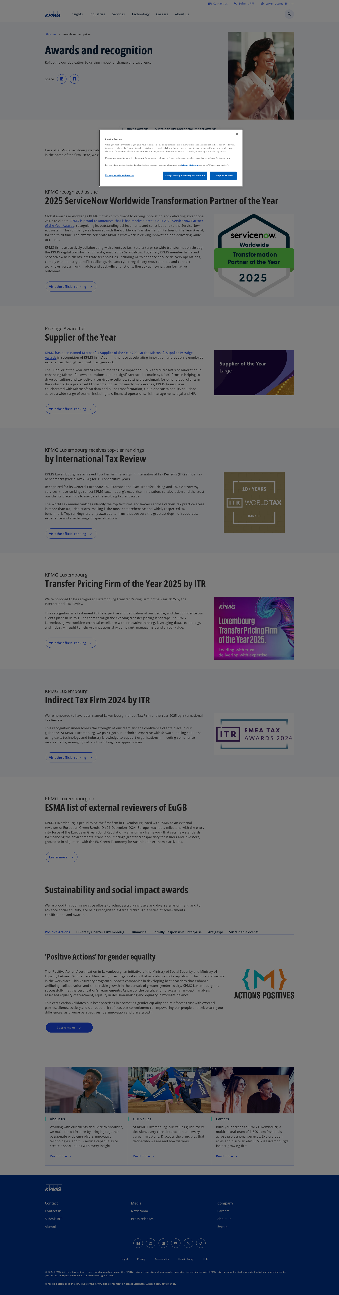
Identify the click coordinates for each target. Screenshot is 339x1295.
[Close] (237, 134)
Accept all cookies (223, 175)
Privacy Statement (190, 165)
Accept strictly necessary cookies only (185, 175)
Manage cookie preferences (119, 175)
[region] (170, 158)
